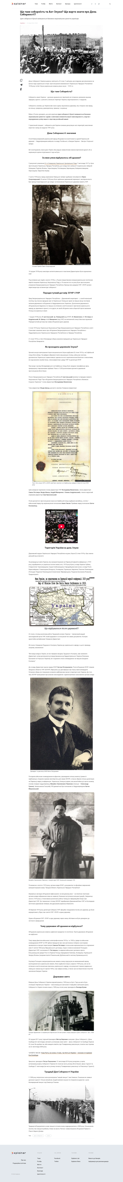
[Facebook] (91, 4)
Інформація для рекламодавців (98, 1161)
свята (48, 1135)
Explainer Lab (75, 1158)
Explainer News (75, 1161)
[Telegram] (95, 4)
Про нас (23, 1160)
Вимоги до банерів (94, 1158)
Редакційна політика (19, 1163)
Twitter (56, 1161)
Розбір (43, 4)
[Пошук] (110, 3)
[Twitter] (99, 4)
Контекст (59, 4)
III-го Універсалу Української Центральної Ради (61, 163)
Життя (51, 4)
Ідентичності (78, 4)
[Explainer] (19, 3)
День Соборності (38, 1135)
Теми (36, 4)
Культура (67, 4)
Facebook (57, 1158)
